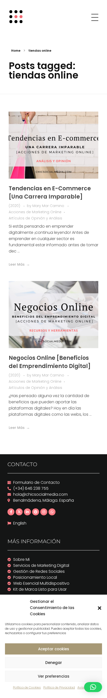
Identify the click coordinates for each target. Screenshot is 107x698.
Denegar (53, 662)
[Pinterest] (35, 511)
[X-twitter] (19, 511)
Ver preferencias (53, 676)
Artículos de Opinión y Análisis (35, 218)
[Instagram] (43, 511)
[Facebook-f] (10, 511)
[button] (99, 607)
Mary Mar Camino (48, 205)
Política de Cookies (27, 687)
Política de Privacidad (59, 687)
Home (15, 50)
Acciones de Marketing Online (35, 211)
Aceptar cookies (53, 649)
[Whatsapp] (52, 511)
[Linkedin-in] (27, 511)
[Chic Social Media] (18, 16)
